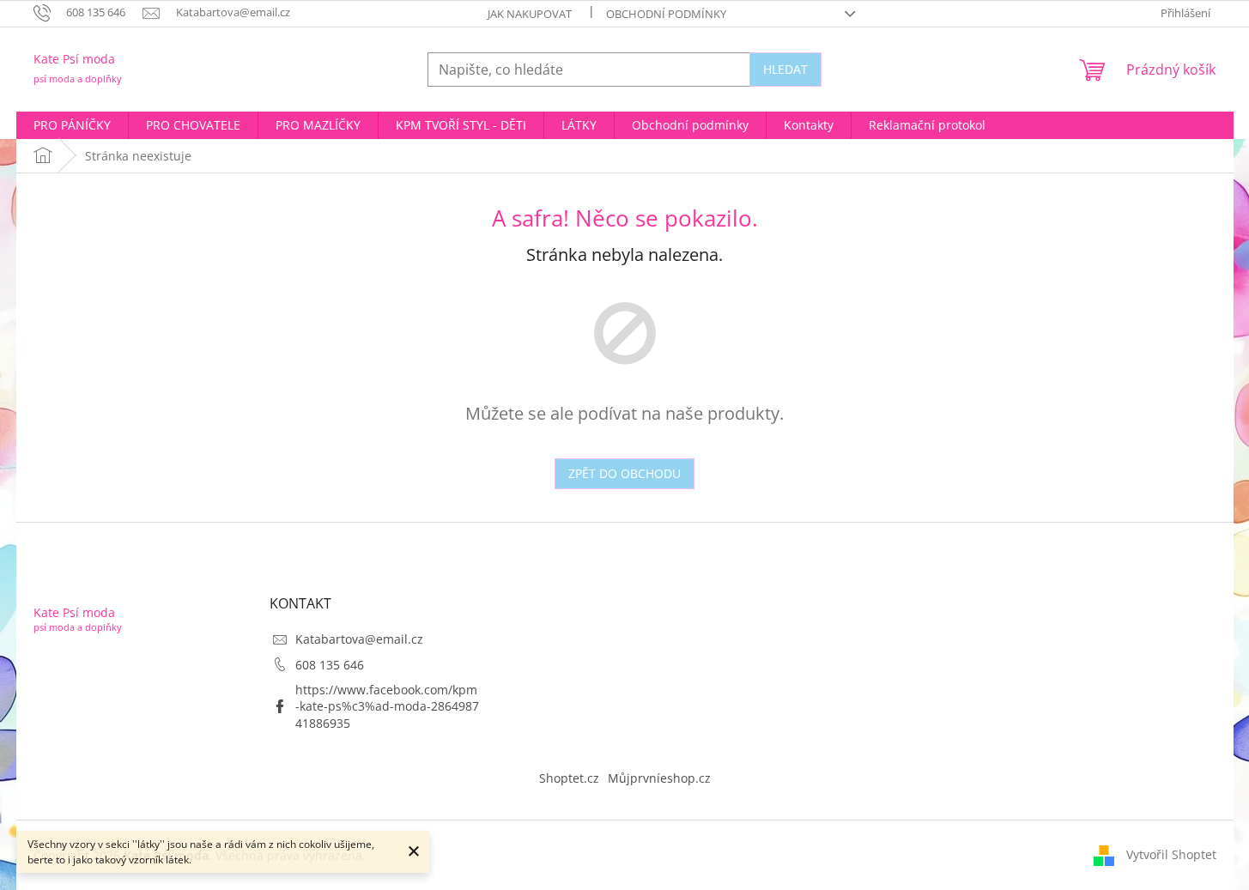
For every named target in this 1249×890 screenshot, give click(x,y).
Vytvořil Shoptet (1171, 854)
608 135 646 (329, 665)
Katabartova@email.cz (359, 639)
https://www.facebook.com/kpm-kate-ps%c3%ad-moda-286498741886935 (387, 706)
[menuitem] (72, 125)
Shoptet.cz (569, 778)
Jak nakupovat (530, 13)
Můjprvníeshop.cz (659, 778)
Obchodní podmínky (666, 13)
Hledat (785, 69)
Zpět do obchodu (624, 473)
